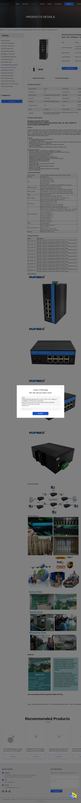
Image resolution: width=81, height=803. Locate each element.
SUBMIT (40, 413)
